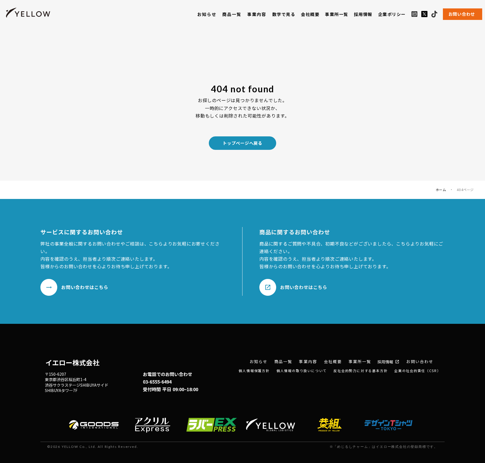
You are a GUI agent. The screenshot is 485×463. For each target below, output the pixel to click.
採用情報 (363, 14)
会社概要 (310, 14)
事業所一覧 (336, 14)
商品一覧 (232, 14)
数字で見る (284, 14)
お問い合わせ (419, 361)
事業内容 (257, 14)
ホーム (441, 189)
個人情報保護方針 (254, 370)
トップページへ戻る (242, 143)
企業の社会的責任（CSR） (417, 370)
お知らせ (207, 14)
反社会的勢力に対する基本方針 (360, 370)
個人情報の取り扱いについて (301, 370)
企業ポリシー (392, 14)
